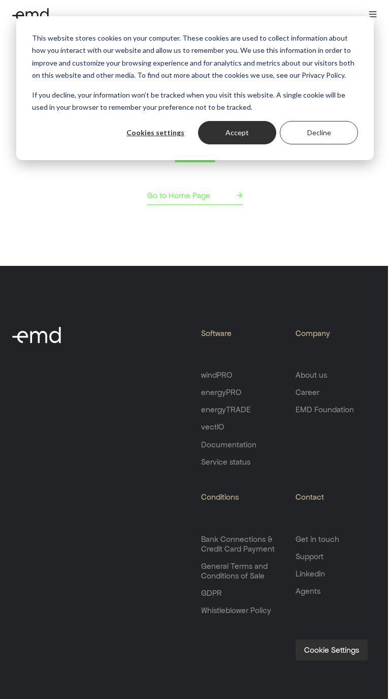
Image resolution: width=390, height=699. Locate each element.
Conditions (220, 497)
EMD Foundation (325, 409)
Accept (237, 132)
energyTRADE (226, 409)
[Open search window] (353, 14)
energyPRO (221, 392)
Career (307, 392)
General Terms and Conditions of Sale (234, 571)
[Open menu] (373, 14)
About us (311, 375)
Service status (225, 462)
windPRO (216, 375)
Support (309, 556)
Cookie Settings (331, 650)
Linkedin (310, 574)
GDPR (211, 593)
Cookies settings (155, 132)
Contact (310, 497)
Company (313, 333)
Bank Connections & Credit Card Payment (238, 544)
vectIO (212, 427)
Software (216, 333)
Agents (308, 591)
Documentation (228, 444)
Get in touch (317, 539)
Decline (319, 132)
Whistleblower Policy (236, 610)
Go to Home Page (178, 195)
